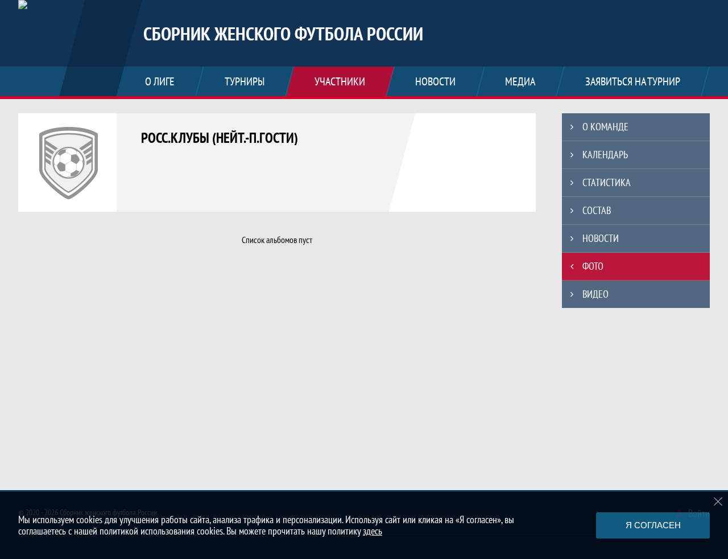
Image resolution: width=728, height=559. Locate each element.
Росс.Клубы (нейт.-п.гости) (219, 137)
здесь (372, 530)
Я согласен (653, 525)
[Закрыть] (718, 501)
